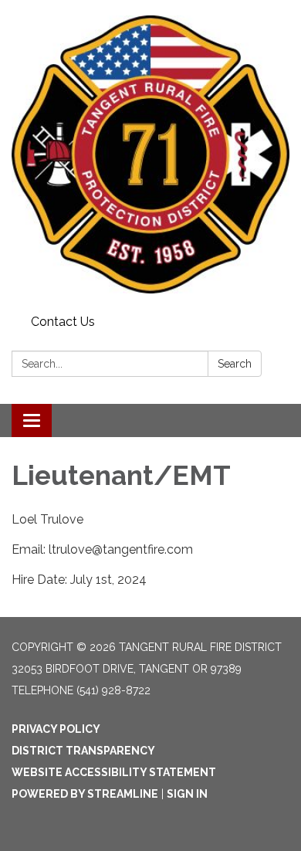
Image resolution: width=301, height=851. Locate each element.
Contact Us (63, 321)
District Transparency (83, 750)
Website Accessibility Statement (114, 772)
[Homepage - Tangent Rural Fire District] (150, 154)
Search (235, 364)
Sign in (187, 794)
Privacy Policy (56, 729)
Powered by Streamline (85, 794)
